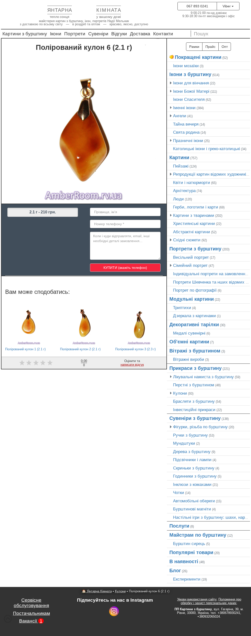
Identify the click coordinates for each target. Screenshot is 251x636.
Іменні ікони (184, 107)
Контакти (163, 33)
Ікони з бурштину (190, 74)
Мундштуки (184, 443)
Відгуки (119, 33)
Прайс (210, 47)
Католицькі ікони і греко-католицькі (206, 148)
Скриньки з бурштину (193, 468)
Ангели (179, 115)
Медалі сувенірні (189, 333)
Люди (178, 198)
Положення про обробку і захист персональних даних (211, 601)
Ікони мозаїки (186, 65)
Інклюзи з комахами (192, 484)
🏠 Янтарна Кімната (97, 591)
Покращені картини (198, 57)
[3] (35, 362)
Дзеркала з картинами (194, 315)
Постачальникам (31, 613)
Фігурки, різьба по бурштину (200, 426)
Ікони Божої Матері (191, 91)
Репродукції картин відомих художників (210, 174)
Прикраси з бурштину (195, 368)
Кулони (180, 393)
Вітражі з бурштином (194, 350)
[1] (21, 362)
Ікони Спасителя (189, 99)
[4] (43, 362)
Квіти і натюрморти (191, 182)
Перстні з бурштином (193, 384)
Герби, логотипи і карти (195, 207)
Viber (227, 6)
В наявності (183, 561)
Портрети (74, 33)
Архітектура (184, 190)
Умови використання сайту (196, 599)
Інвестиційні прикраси (194, 409)
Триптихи (182, 307)
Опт (225, 47)
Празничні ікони (188, 140)
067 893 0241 (197, 6)
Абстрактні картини (191, 231)
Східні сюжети (187, 239)
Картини (179, 157)
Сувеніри (98, 33)
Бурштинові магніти (192, 508)
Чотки (178, 492)
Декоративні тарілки (194, 324)
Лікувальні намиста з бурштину (203, 376)
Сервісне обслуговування (31, 602)
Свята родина (186, 132)
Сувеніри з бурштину (195, 418)
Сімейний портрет (190, 265)
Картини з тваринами (193, 215)
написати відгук (132, 364)
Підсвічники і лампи (192, 459)
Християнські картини (194, 223)
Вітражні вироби (188, 359)
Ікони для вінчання (191, 82)
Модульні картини (191, 299)
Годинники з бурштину (195, 476)
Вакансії (30, 620)
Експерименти (187, 579)
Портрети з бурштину (195, 248)
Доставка (140, 33)
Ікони (55, 33)
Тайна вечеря (186, 124)
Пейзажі (180, 166)
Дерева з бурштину (192, 451)
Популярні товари (191, 552)
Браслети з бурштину (194, 401)
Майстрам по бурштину (197, 535)
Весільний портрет (191, 257)
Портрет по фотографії (195, 290)
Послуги (179, 526)
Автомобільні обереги (194, 500)
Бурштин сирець (189, 543)
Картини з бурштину (24, 33)
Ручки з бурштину (190, 435)
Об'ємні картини (189, 341)
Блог (175, 570)
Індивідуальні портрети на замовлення (210, 273)
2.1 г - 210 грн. (42, 212)
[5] (49, 362)
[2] (28, 362)
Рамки (194, 47)
